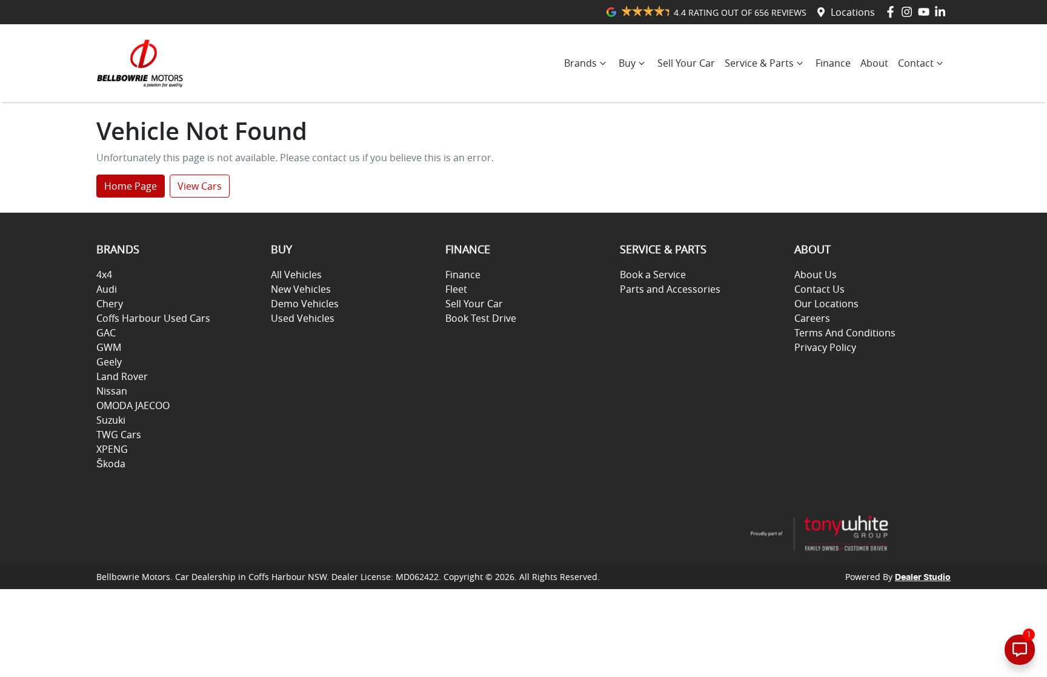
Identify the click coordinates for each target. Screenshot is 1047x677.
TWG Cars (118, 434)
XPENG (112, 449)
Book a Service (653, 274)
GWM (108, 347)
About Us (815, 274)
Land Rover (122, 376)
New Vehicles (301, 289)
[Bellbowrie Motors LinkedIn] (942, 12)
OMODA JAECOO (133, 405)
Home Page (130, 186)
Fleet (456, 289)
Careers (812, 318)
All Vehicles (296, 274)
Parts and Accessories (670, 289)
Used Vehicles (302, 318)
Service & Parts (759, 63)
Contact (916, 63)
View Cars (200, 186)
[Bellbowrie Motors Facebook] (893, 12)
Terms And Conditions (845, 332)
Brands (580, 63)
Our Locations (826, 303)
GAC (106, 332)
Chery (109, 303)
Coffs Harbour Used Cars (153, 318)
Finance (833, 63)
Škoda (110, 463)
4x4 (104, 274)
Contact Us (819, 289)
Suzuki (110, 420)
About (874, 63)
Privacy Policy (825, 347)
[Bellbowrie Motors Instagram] (909, 12)
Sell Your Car (686, 63)
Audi (106, 289)
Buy (627, 63)
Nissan (111, 391)
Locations (853, 12)
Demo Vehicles (305, 303)
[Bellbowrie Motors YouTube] (926, 12)
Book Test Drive (480, 318)
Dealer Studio (923, 577)
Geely (109, 362)
